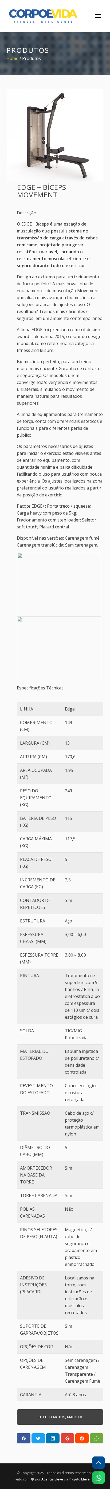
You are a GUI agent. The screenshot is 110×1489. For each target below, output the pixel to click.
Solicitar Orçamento (60, 1417)
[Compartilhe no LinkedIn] (53, 1438)
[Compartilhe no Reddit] (82, 1438)
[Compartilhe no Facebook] (23, 1438)
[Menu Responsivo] (98, 16)
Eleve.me (88, 1479)
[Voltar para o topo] (98, 1462)
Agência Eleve (52, 1479)
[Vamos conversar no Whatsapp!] (98, 1477)
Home (12, 58)
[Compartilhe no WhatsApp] (96, 1438)
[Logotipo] (43, 16)
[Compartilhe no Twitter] (38, 1438)
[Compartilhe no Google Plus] (67, 1438)
